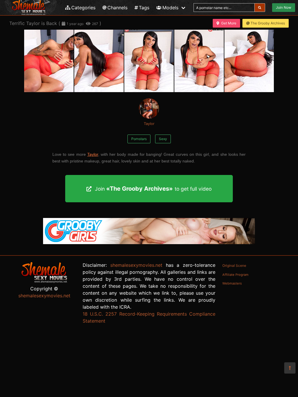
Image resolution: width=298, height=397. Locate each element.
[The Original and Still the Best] (149, 242)
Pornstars (139, 139)
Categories (83, 7)
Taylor (149, 123)
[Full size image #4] (249, 61)
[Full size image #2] (149, 61)
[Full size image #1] (99, 61)
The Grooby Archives (268, 23)
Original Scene (234, 265)
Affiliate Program (235, 275)
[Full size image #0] (49, 61)
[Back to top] (290, 368)
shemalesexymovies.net (44, 295)
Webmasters (232, 283)
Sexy (163, 139)
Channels (117, 7)
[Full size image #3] (199, 61)
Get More (228, 23)
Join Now (283, 7)
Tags (144, 7)
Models (170, 7)
